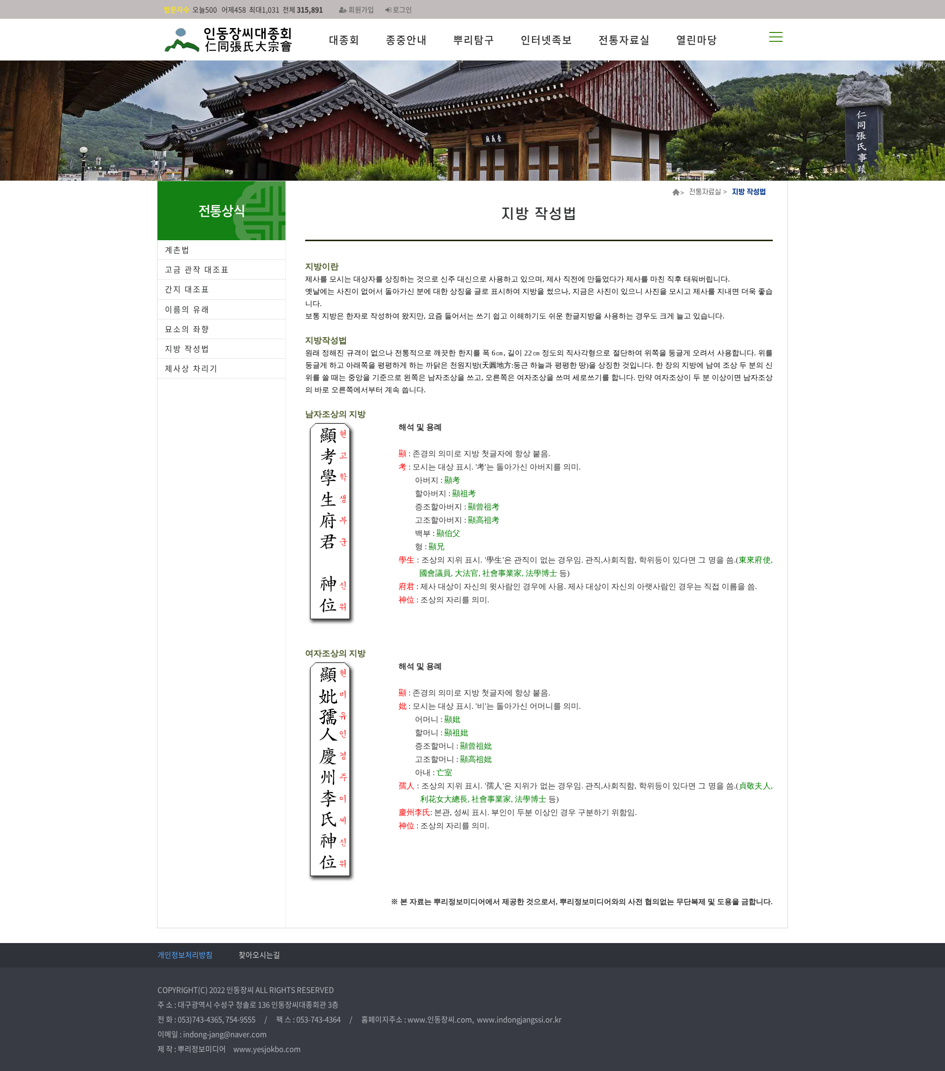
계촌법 (177, 249)
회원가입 (360, 9)
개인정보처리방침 (185, 954)
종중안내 (406, 39)
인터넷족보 (546, 39)
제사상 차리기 (191, 368)
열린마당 (697, 39)
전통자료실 (624, 39)
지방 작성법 (187, 348)
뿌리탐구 (474, 39)
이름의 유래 (187, 309)
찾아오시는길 (259, 954)
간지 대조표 (187, 289)
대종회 (344, 39)
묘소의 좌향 (187, 329)
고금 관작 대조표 (197, 269)
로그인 (401, 9)
